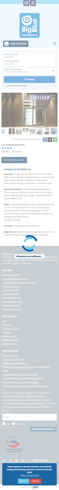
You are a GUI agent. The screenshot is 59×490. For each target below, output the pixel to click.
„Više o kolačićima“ (29, 476)
